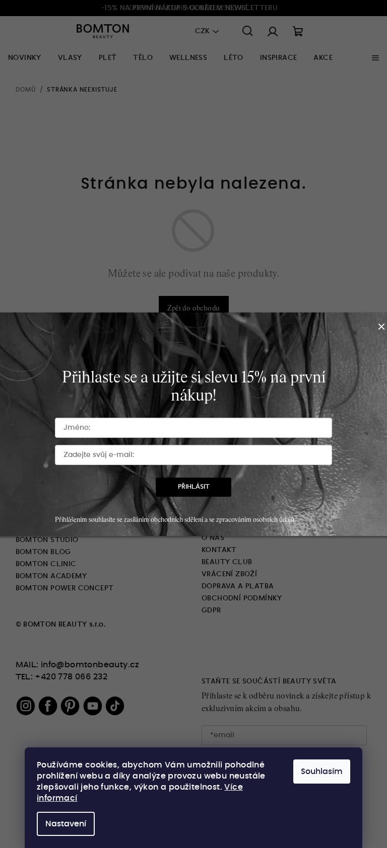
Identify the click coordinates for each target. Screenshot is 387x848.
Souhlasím (322, 771)
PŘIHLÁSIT (194, 487)
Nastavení (65, 824)
